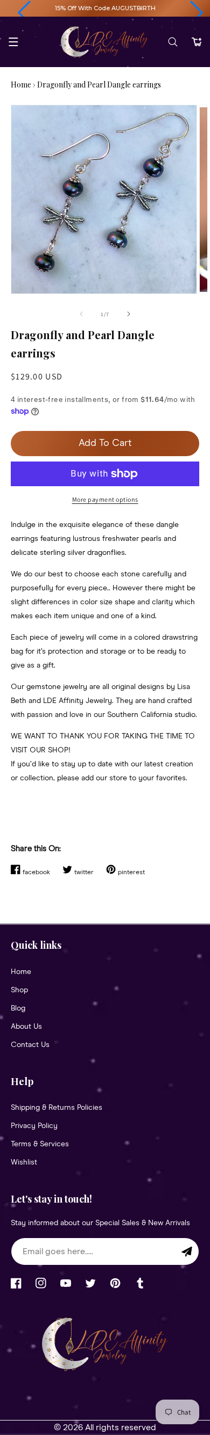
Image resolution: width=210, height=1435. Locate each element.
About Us (26, 1026)
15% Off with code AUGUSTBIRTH (105, 8)
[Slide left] (81, 314)
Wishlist (24, 1162)
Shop (19, 990)
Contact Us (30, 1045)
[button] (24, 13)
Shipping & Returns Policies (56, 1107)
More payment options (105, 499)
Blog (18, 1008)
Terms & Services (40, 1144)
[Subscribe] (187, 1251)
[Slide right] (129, 314)
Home (21, 84)
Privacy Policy (34, 1126)
